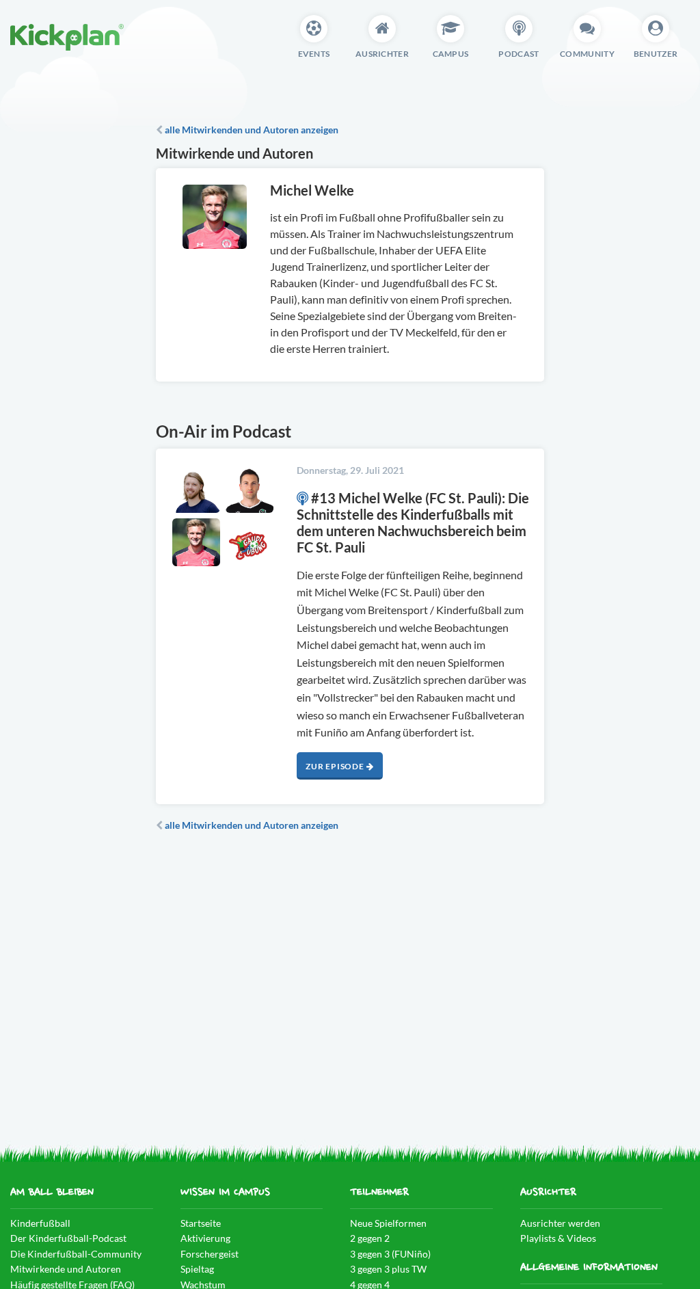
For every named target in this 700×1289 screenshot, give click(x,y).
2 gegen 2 (370, 1238)
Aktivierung (205, 1238)
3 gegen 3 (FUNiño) (390, 1254)
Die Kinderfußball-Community (76, 1254)
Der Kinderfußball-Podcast (68, 1238)
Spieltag (197, 1269)
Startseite (200, 1223)
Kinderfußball (40, 1223)
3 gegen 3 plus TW (388, 1269)
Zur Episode (336, 766)
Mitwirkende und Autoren (65, 1269)
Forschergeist (209, 1254)
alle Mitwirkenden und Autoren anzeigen (250, 129)
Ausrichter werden (560, 1223)
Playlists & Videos (558, 1238)
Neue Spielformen (388, 1223)
